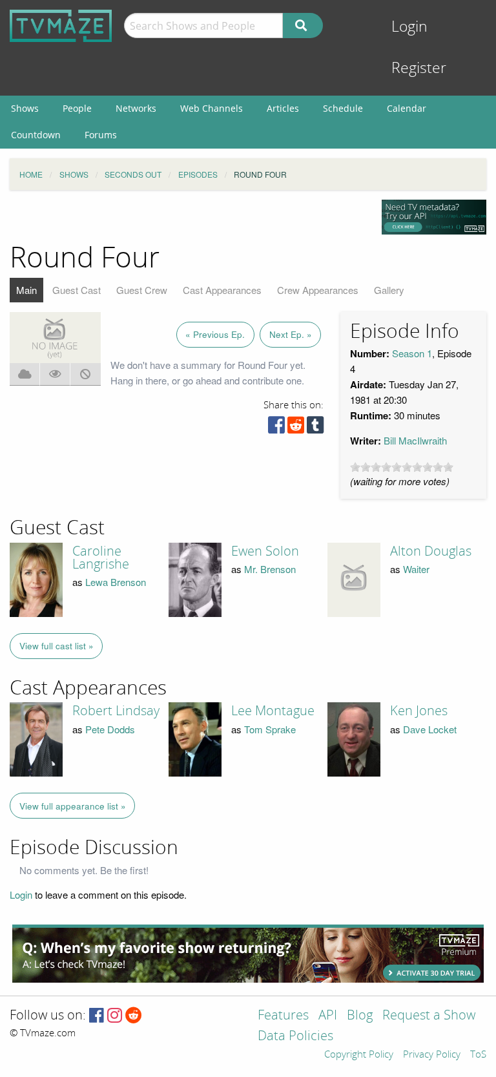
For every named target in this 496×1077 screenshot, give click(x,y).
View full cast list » (56, 646)
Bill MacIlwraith (415, 440)
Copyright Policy (358, 1055)
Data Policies (295, 1036)
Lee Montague (273, 710)
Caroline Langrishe (100, 557)
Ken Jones (419, 710)
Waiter (416, 569)
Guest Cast (76, 290)
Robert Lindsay (116, 710)
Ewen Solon (265, 551)
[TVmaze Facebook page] (96, 1016)
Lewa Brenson (115, 582)
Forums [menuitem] (101, 135)
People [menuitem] (77, 108)
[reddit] (295, 428)
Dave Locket (430, 729)
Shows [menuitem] (25, 108)
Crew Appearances (317, 290)
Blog (360, 1016)
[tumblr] (315, 428)
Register (418, 68)
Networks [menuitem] (136, 108)
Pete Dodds (110, 729)
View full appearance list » (72, 806)
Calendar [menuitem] (406, 108)
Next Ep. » (290, 334)
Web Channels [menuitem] (211, 108)
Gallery (389, 290)
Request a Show (428, 1016)
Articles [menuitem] (283, 108)
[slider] (401, 467)
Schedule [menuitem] (343, 108)
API (327, 1016)
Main (26, 290)
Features (283, 1016)
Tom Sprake (270, 729)
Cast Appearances (222, 290)
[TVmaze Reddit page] (133, 1016)
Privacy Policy (431, 1055)
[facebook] (276, 428)
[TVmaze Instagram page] (114, 1016)
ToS (478, 1055)
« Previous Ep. (215, 334)
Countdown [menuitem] (36, 135)
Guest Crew (141, 290)
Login (409, 27)
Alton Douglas (430, 551)
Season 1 (412, 353)
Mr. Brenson (270, 569)
